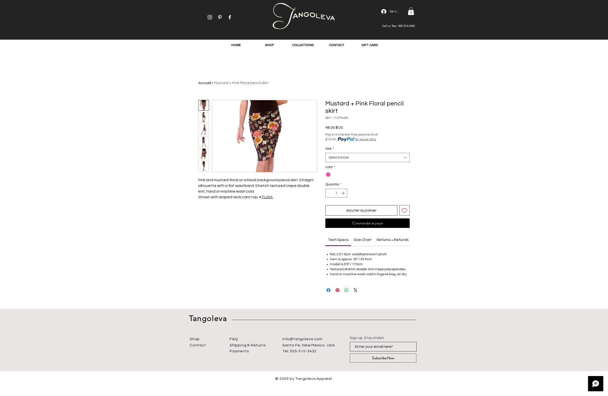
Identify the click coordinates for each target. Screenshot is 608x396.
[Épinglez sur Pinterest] (337, 290)
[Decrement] (329, 193)
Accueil (204, 83)
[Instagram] (210, 17)
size (329, 148)
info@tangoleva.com (302, 339)
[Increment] (344, 193)
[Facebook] (230, 17)
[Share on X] (355, 290)
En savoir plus (365, 139)
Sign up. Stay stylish (367, 338)
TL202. (267, 197)
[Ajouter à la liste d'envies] (404, 210)
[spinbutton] (336, 193)
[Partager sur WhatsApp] (346, 290)
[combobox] (367, 157)
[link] (338, 240)
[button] (411, 11)
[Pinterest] (220, 17)
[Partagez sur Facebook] (328, 290)
